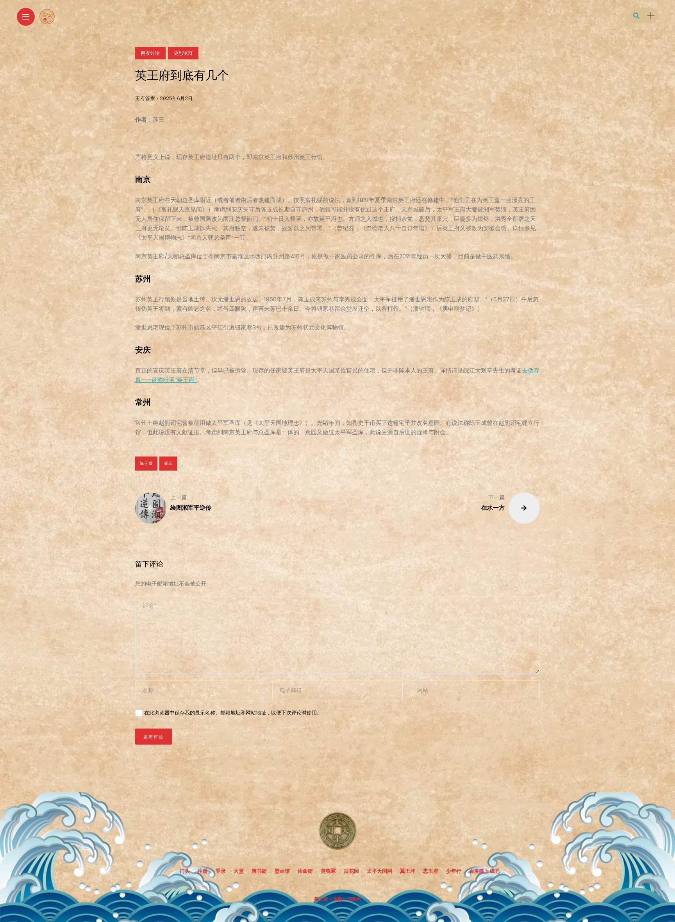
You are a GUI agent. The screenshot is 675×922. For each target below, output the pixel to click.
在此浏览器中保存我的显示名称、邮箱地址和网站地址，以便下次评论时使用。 (233, 712)
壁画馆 (282, 871)
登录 (221, 871)
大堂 (239, 871)
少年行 (453, 871)
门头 (185, 871)
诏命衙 (305, 871)
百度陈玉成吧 (484, 871)
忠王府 (430, 871)
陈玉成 (146, 463)
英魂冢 (328, 871)
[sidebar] (650, 15)
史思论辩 (183, 53)
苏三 (168, 463)
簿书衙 (259, 871)
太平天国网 (379, 871)
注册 (203, 871)
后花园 (351, 871)
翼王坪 (407, 871)
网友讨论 (150, 53)
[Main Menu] (25, 17)
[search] (636, 16)
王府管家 (145, 98)
